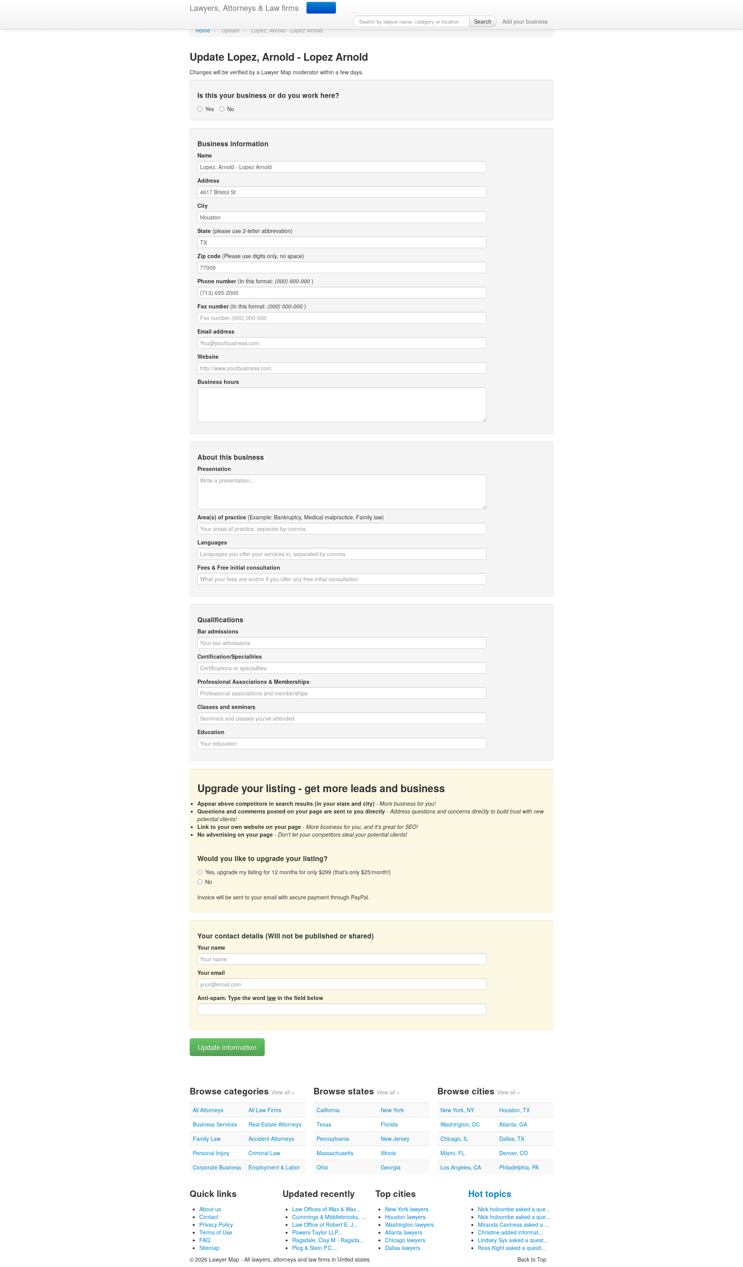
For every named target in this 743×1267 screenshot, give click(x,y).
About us (210, 1209)
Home (202, 30)
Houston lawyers (405, 1217)
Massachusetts (335, 1153)
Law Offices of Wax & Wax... (326, 1209)
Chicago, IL (454, 1138)
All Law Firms (264, 1110)
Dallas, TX (511, 1138)
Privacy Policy (216, 1224)
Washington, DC (460, 1124)
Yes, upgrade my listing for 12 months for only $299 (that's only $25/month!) (298, 872)
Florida (389, 1124)
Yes (209, 109)
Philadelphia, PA (519, 1167)
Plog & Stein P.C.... (315, 1248)
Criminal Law (264, 1153)
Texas (324, 1124)
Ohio (322, 1167)
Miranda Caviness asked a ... (513, 1224)
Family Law (207, 1138)
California (328, 1110)
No (230, 109)
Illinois (388, 1153)
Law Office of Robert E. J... (325, 1224)
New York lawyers (406, 1209)
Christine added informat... (510, 1232)
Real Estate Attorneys (274, 1124)
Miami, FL (452, 1153)
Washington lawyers (409, 1224)
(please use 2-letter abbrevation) (245, 231)
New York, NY (457, 1110)
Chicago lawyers (405, 1240)
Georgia (391, 1167)
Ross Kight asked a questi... (512, 1248)
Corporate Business (217, 1167)
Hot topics (490, 1193)
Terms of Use (215, 1232)
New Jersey (395, 1138)
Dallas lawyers (402, 1248)
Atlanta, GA (513, 1124)
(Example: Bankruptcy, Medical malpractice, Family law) (290, 517)
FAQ (204, 1240)
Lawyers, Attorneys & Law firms (244, 7)
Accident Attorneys (271, 1138)
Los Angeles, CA (460, 1167)
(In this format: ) (255, 281)
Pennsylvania (333, 1138)
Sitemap (209, 1248)
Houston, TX (514, 1110)
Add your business (525, 21)
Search (482, 21)
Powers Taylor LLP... (317, 1232)
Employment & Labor (274, 1167)
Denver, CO (513, 1153)
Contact (208, 1217)
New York (392, 1110)
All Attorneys (208, 1110)
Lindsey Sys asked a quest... (513, 1240)
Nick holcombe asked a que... (514, 1209)
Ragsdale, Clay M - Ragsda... (328, 1240)
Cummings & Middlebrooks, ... (329, 1217)
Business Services (215, 1124)
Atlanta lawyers (403, 1232)
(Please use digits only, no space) (250, 256)
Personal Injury (211, 1153)
